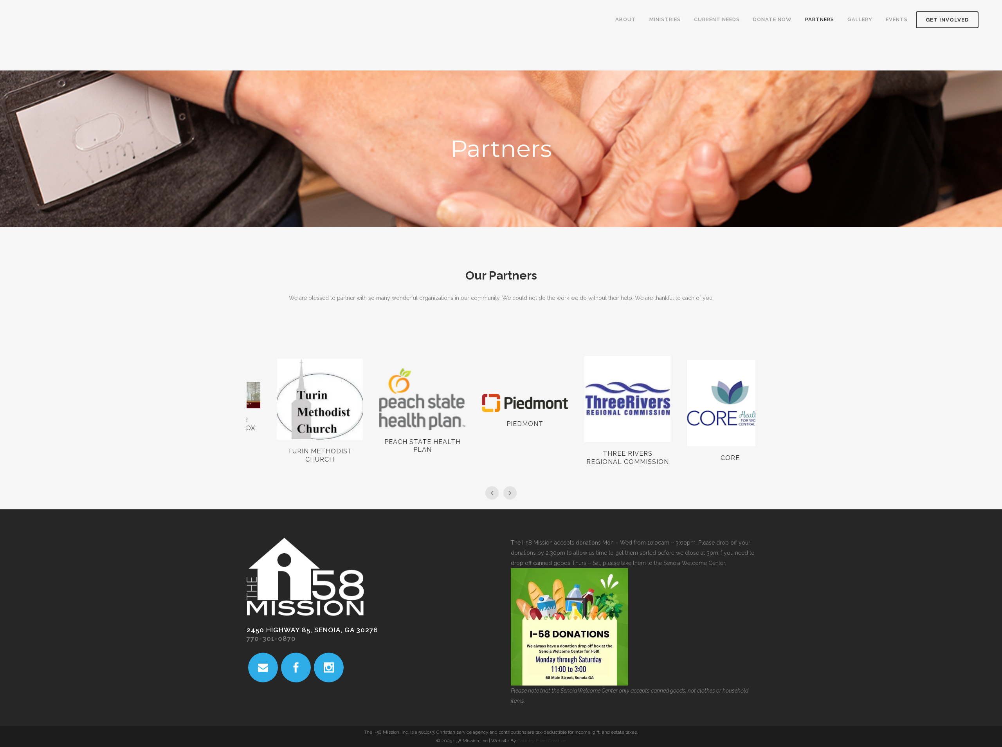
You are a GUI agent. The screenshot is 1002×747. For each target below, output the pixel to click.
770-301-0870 (271, 638)
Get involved (947, 20)
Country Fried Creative (541, 740)
